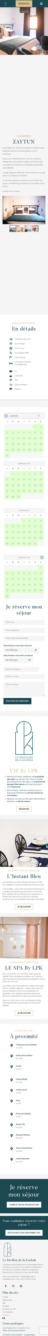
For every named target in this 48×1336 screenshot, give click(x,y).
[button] (41, 4)
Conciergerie (8, 1312)
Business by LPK (9, 1309)
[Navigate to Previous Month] (6, 415)
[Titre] (6, 1286)
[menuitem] (4, 1318)
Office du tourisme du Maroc (14, 1330)
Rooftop (6, 1306)
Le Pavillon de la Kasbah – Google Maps (19, 1335)
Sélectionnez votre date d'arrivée (17, 646)
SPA (4, 1303)
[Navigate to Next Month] (41, 557)
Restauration (7, 1300)
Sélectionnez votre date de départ (18, 655)
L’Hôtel (5, 1297)
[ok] (5, 3)
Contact (6, 1315)
